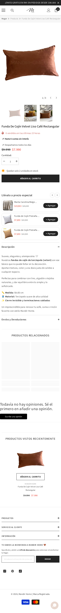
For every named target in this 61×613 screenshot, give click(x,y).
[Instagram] (5, 571)
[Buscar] (12, 10)
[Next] (57, 195)
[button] (50, 98)
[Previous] (52, 195)
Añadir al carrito (30, 178)
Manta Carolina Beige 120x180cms (24, 202)
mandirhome (30, 484)
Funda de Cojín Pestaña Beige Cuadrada (25, 216)
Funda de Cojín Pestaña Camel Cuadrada (25, 230)
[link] (16, 384)
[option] (30, 2)
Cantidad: (7, 155)
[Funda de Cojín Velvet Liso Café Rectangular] (30, 459)
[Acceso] (48, 10)
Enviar (48, 559)
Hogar (4, 18)
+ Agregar (51, 205)
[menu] (3, 10)
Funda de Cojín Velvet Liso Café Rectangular (30, 488)
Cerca (58, 3)
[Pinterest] (12, 571)
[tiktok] (20, 571)
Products (14, 18)
